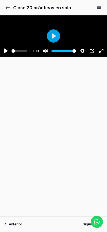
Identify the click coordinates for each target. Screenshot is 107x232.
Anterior (15, 224)
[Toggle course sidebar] (99, 7)
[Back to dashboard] (7, 7)
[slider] (19, 51)
